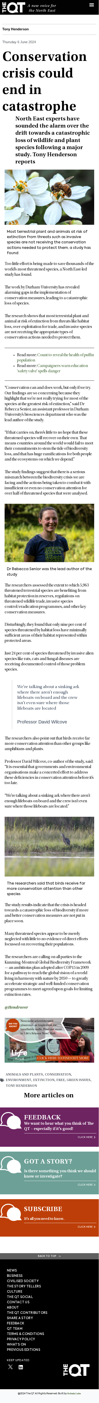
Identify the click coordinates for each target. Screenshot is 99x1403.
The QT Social (20, 1297)
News (12, 1271)
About (13, 1308)
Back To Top (47, 1256)
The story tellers (24, 1286)
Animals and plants (24, 1074)
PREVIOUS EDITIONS (23, 1350)
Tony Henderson (21, 1086)
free (60, 1080)
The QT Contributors (27, 1313)
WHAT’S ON (16, 1345)
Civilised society (23, 1281)
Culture (14, 1292)
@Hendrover (16, 1008)
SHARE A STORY (20, 1318)
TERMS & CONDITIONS (25, 1334)
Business (15, 1276)
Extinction (43, 1080)
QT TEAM (15, 1329)
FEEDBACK (15, 1323)
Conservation (58, 1074)
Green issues (79, 1080)
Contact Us (18, 1302)
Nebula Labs (74, 1394)
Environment (18, 1080)
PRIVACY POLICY (21, 1339)
